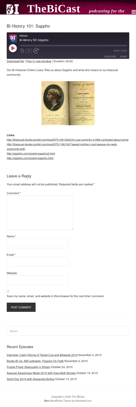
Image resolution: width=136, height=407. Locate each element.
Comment (14, 193)
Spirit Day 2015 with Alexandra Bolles (30, 379)
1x (28, 51)
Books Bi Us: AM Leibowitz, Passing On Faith (35, 361)
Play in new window (38, 61)
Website (12, 273)
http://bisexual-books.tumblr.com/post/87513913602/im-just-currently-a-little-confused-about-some (68, 140)
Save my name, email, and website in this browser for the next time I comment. (55, 296)
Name (11, 236)
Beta (46, 400)
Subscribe (110, 56)
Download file (15, 61)
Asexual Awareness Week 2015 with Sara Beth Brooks (41, 373)
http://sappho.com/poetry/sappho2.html (31, 153)
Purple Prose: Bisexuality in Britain (28, 367)
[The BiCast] (68, 17)
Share (123, 56)
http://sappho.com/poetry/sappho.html (30, 158)
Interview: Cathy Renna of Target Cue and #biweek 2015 (42, 355)
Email (11, 255)
